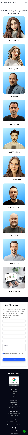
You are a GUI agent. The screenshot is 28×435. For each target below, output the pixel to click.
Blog (14, 396)
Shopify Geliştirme (14, 407)
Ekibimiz (14, 393)
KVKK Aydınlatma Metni (14, 413)
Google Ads (14, 404)
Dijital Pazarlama (14, 402)
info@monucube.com (15, 421)
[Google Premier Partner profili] (14, 381)
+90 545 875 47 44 (15, 423)
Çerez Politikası (14, 415)
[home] (8, 2)
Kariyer (14, 395)
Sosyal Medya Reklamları (14, 406)
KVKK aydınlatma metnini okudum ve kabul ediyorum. (14, 354)
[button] (25, 2)
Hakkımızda (14, 391)
